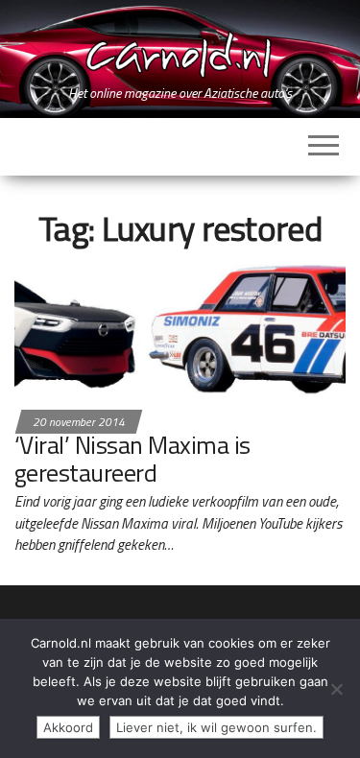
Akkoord (68, 727)
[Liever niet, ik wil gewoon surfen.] (336, 689)
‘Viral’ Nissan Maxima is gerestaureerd (132, 458)
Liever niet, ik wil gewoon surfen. (216, 727)
